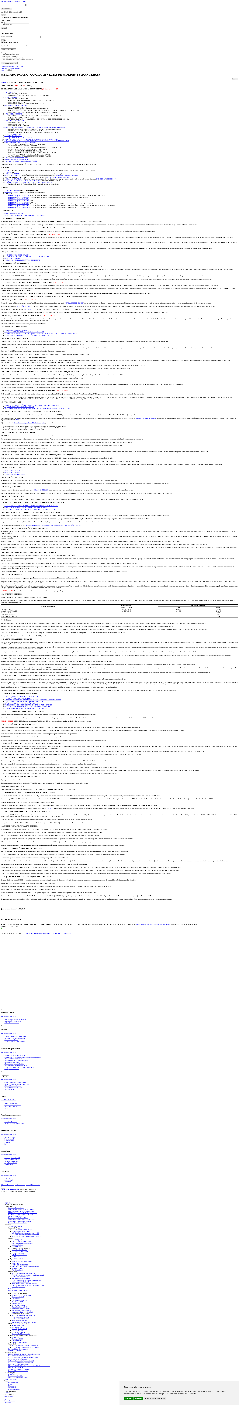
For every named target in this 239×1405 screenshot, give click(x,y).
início (2, 70)
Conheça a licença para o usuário (10, 68)
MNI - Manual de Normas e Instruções (19, 1356)
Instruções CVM (17, 1327)
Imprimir (235, 79)
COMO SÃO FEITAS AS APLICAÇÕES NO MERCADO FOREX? (25, 507)
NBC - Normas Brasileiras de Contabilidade (21, 1209)
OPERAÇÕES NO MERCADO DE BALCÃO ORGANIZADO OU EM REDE (28, 335)
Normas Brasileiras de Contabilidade (15, 1036)
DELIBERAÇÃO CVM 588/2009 (18, 200)
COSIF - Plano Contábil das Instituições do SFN (22, 1213)
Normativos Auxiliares (11, 1040)
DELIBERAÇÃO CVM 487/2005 (18, 207)
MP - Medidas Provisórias (19, 1255)
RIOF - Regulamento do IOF (20, 1282)
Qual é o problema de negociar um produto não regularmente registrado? (36, 141)
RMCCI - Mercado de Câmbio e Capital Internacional (28, 1275)
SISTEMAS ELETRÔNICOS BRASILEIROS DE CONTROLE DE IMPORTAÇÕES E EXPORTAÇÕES (37, 408)
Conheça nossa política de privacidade (12, 66)
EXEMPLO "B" (112, 179)
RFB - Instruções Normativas (20, 1317)
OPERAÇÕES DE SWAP (12, 175)
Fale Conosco (8, 1164)
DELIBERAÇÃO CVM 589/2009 (18, 199)
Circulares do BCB (17, 1302)
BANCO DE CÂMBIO (11, 190)
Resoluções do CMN (18, 1297)
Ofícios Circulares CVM (19, 1332)
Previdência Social (17, 1270)
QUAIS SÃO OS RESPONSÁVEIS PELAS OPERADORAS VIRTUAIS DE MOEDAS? (31, 405)
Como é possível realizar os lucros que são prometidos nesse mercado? (34, 127)
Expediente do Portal (10, 1163)
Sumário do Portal (9, 1137)
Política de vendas (20, 1185)
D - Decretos (16, 1256)
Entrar (3, 15)
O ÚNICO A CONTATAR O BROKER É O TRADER (21, 703)
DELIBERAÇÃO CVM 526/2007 (18, 204)
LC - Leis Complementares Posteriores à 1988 (25, 1234)
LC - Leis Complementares (20, 1251)
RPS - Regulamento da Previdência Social (24, 1283)
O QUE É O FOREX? (11, 97)
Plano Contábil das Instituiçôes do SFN (16, 1019)
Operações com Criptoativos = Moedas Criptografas (29, 423)
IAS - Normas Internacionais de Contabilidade (21, 1211)
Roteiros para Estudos (10, 1379)
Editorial (10, 1384)
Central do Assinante (10, 1122)
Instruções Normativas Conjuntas (21, 1310)
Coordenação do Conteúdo (12, 1158)
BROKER (7, 172)
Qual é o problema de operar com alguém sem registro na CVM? (31, 139)
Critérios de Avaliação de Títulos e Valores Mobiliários (28, 182)
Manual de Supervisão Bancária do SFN (16, 1065)
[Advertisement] (8, 966)
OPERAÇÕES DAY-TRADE (13, 179)
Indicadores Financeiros (11, 1106)
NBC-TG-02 (29, 309)
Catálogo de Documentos (11, 1069)
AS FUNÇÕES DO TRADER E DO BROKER (19, 698)
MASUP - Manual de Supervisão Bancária (20, 1362)
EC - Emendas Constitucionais (21, 1231)
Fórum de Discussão (14, 1389)
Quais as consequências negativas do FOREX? (18, 159)
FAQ (5, 1144)
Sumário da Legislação (15, 1226)
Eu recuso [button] (138, 1398)
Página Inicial (8, 1203)
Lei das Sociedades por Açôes (13, 1087)
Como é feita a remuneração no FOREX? (16, 157)
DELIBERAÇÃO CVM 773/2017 (18, 195)
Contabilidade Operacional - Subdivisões (20, 1221)
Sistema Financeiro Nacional (12, 1086)
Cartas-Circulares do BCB (19, 1307)
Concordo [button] (128, 1398)
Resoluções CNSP (17, 1339)
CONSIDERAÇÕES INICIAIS (14, 213)
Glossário (7, 1393)
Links (6, 1108)
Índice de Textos (13, 1382)
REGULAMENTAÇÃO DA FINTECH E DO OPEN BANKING (24, 332)
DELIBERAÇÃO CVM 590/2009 (18, 197)
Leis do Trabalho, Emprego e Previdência (16, 1084)
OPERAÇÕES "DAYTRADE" (14, 471)
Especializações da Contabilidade (18, 1218)
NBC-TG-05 (50, 808)
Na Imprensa (12, 1387)
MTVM (3, 82)
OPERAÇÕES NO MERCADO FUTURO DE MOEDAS (22, 180)
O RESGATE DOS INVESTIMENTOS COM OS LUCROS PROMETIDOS (27, 706)
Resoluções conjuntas (18, 1305)
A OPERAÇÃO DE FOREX (13, 136)
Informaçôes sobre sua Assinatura (14, 1123)
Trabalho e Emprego (18, 1268)
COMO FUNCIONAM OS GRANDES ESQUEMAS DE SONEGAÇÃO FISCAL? (30, 509)
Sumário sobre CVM (18, 1325)
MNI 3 (17, 420)
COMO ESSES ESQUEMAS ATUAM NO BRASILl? (21, 142)
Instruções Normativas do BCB (21, 1308)
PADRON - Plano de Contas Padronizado (20, 1214)
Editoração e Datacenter (11, 1161)
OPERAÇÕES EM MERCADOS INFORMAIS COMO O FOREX (24, 215)
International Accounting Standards (14, 1038)
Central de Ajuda (9, 1140)
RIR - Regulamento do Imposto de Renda (24, 1273)
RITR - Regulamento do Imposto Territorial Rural (26, 1280)
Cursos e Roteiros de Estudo (12, 1105)
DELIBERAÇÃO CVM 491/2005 (18, 205)
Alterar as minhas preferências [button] (155, 1398)
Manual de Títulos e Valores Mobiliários (16, 1060)
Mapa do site (36, 1185)
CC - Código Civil (17, 1240)
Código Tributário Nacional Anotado (15, 1082)
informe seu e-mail (6, 37)
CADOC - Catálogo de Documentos (19, 1364)
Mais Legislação (9, 1089)
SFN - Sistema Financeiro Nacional (22, 1261)
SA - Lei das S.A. (17, 1263)
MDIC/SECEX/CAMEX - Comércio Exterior (25, 1266)
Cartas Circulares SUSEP (19, 1342)
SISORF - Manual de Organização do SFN (21, 1361)
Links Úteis (11, 1374)
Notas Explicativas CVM (19, 1329)
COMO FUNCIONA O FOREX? (14, 121)
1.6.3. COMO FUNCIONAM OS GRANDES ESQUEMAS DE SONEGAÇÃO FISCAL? (53, 525)
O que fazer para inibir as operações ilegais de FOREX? (21, 161)
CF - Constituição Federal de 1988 (22, 1229)
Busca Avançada (9, 1139)
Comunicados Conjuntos (19, 1300)
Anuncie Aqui (8, 1180)
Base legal (29, 1185)
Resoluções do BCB (18, 1303)
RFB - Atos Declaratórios (19, 1320)
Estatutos (11, 1288)
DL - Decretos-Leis (17, 1258)
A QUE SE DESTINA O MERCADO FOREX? (19, 407)
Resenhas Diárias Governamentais (14, 1041)
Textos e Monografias (10, 1103)
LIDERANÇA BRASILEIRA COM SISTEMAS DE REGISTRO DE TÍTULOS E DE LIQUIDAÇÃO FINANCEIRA (40, 333)
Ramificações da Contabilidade (17, 1223)
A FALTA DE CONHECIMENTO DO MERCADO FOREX (23, 696)
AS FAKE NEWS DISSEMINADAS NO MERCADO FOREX (23, 701)
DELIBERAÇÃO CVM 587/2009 (18, 202)
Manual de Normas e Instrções (13, 1059)
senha (2, 22)
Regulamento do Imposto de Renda (14, 1055)
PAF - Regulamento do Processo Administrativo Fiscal (28, 1285)
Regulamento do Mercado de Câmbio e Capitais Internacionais (22, 1057)
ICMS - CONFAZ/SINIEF (20, 1265)
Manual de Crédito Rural (11, 1062)
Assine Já (7, 1178)
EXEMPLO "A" (101, 179)
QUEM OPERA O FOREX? (13, 114)
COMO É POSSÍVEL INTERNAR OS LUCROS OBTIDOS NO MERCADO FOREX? (31, 506)
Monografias (12, 1386)
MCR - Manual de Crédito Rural (17, 1359)
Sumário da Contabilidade (16, 1208)
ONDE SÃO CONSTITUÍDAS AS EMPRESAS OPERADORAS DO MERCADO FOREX (32, 700)
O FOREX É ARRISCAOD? (13, 134)
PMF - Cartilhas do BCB (15, 1367)
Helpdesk (7, 1142)
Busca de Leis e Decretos (19, 1250)
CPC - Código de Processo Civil (21, 1241)
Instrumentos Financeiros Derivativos (67, 175)
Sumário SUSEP (17, 1337)
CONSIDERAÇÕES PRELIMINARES (16, 255)
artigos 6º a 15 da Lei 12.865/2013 (146, 418)
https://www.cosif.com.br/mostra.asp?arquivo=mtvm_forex (153, 924)
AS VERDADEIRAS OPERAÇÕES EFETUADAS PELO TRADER (25, 708)
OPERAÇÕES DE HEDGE (12, 174)
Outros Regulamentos (18, 1287)
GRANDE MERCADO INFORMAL (15, 330)
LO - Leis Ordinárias (18, 1253)
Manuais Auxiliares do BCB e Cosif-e (23, 1312)
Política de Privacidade (7, 1185)
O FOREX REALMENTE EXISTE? (15, 105)
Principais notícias (9, 1401)
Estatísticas (7, 1181)
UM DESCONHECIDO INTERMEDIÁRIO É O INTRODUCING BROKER (28, 705)
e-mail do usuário (6, 20)
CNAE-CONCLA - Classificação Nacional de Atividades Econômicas (29, 1366)
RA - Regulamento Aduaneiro (21, 1278)
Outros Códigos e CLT (18, 1246)
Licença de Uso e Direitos (12, 1159)
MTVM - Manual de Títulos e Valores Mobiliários (23, 1357)
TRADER (7, 170)
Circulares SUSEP (17, 1340)
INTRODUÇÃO (9, 92)
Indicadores (7, 1402)
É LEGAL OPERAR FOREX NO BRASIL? (18, 137)
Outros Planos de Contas (11, 1023)
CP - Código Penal (17, 1245)
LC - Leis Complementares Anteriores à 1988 (25, 1233)
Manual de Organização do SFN (14, 1064)
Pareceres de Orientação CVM (21, 1334)
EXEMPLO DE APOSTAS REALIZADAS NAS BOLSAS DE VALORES (27, 256)
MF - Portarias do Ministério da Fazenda (24, 1322)
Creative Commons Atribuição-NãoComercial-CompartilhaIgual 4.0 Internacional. (49, 933)
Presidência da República (15, 1376)
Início (6, 1399)
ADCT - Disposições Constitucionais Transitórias (26, 1236)
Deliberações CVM (17, 1330)
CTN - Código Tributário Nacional (22, 1243)
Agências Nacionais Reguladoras (18, 1377)
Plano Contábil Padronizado (12, 1021)
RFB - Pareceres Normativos (20, 1319)
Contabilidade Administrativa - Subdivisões (21, 1219)
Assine (6, 8)
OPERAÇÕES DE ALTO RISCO (14, 474)
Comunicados (16, 1298)
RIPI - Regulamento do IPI (20, 1277)
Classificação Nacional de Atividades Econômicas (19, 1067)
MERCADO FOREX (11, 192)
